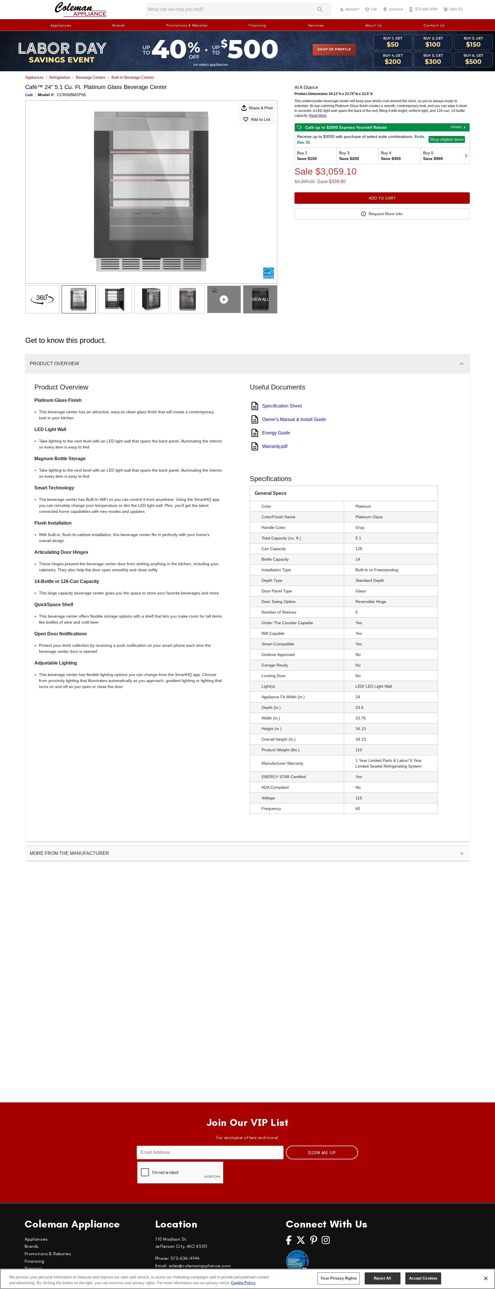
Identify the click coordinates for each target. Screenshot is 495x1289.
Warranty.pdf (274, 446)
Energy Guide (276, 432)
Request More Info (385, 213)
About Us (373, 25)
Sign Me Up (322, 1152)
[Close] (486, 1278)
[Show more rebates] (466, 156)
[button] (341, 9)
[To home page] (80, 9)
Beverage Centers (91, 77)
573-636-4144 (185, 1258)
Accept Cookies (423, 1278)
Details (456, 127)
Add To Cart (382, 198)
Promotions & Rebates (186, 25)
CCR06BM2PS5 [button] (71, 94)
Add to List (260, 119)
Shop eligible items (447, 139)
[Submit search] (320, 9)
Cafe (29, 95)
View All (260, 299)
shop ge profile (334, 49)
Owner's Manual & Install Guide (294, 419)
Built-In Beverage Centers (132, 77)
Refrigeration (59, 77)
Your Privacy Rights (338, 1278)
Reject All (382, 1278)
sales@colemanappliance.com (200, 1265)
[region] (247, 1279)
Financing (257, 25)
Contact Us (434, 25)
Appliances (60, 25)
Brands (118, 25)
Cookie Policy (243, 1283)
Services (316, 25)
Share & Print (261, 108)
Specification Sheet (282, 406)
